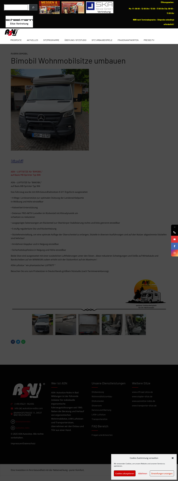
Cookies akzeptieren (124, 473)
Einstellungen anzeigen (162, 473)
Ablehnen (142, 473)
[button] (172, 458)
